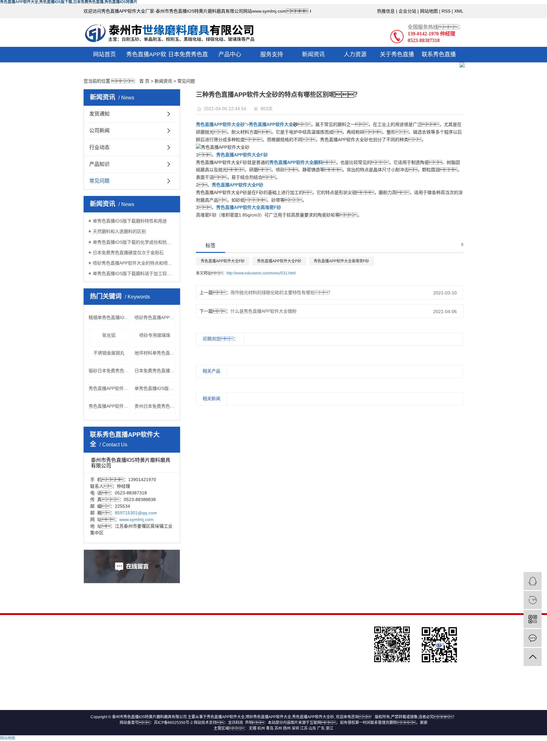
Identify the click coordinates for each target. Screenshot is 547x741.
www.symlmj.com (136, 519)
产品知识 (99, 164)
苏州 (278, 728)
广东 (321, 728)
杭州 (261, 728)
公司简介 (173, 648)
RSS (446, 11)
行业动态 (99, 147)
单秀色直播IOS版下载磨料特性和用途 (130, 220)
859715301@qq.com (136, 512)
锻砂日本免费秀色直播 (109, 370)
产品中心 (229, 54)
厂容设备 (173, 687)
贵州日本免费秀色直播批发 (155, 406)
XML (458, 11)
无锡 (252, 728)
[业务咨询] (533, 581)
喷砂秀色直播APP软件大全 (268, 717)
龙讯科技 (235, 722)
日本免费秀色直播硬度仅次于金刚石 (128, 252)
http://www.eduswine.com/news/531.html (261, 273)
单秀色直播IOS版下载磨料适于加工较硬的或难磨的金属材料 (134, 273)
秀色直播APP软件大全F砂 (223, 261)
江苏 (304, 728)
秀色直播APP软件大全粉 (109, 388)
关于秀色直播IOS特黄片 (397, 62)
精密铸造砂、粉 (113, 659)
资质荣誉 (173, 667)
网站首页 (104, 54)
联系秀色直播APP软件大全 (439, 62)
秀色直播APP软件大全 (146, 62)
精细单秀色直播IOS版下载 (109, 317)
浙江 (329, 728)
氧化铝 (109, 335)
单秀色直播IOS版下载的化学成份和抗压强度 (134, 242)
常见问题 (99, 181)
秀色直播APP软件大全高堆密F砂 (341, 261)
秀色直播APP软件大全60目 (109, 406)
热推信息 (386, 11)
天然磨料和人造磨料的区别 (119, 231)
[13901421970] (533, 600)
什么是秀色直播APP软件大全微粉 (263, 311)
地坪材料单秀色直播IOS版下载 (155, 352)
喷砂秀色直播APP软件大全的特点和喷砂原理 (134, 263)
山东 (312, 728)
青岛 (270, 728)
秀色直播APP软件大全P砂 (279, 261)
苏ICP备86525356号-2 (173, 722)
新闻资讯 (313, 54)
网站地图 (429, 11)
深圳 (295, 728)
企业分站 (407, 11)
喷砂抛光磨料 (113, 649)
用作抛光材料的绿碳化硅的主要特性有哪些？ (281, 292)
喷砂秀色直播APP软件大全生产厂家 (155, 317)
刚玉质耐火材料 (113, 669)
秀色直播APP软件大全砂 (313, 717)
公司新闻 (99, 130)
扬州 (287, 728)
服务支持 (271, 54)
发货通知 (99, 113)
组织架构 (173, 658)
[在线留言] (533, 638)
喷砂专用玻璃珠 (154, 335)
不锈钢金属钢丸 (108, 352)
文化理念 (173, 677)
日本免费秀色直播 (188, 62)
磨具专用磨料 (113, 640)
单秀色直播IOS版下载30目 (155, 388)
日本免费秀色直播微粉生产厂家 (155, 370)
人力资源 (355, 54)
